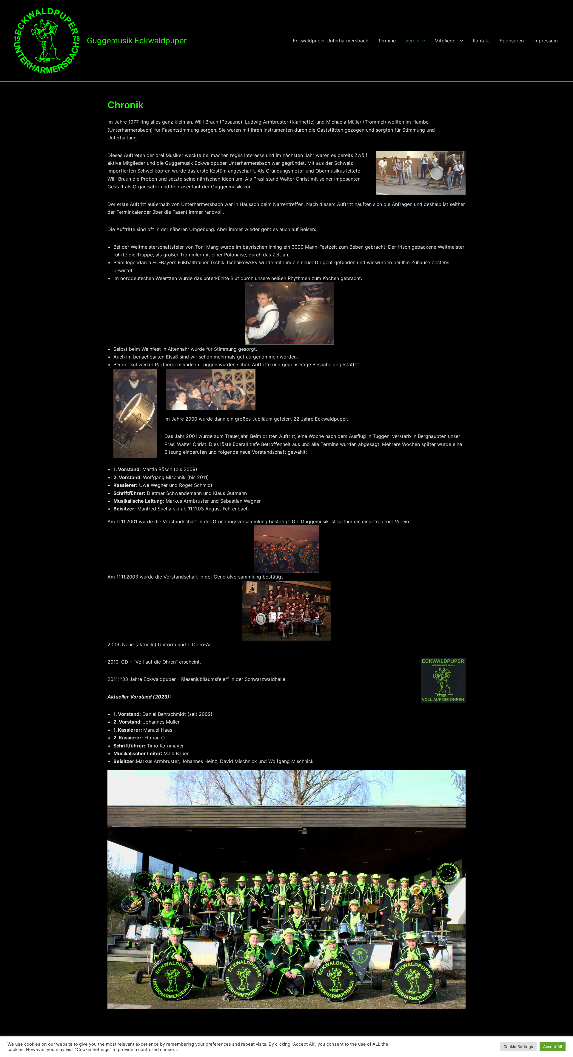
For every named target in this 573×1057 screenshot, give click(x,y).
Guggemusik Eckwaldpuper (137, 40)
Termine (387, 41)
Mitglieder (446, 41)
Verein (412, 41)
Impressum (545, 41)
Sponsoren (512, 41)
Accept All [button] (552, 1046)
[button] (422, 41)
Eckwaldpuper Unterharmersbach (330, 41)
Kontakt (481, 41)
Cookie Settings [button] (518, 1046)
